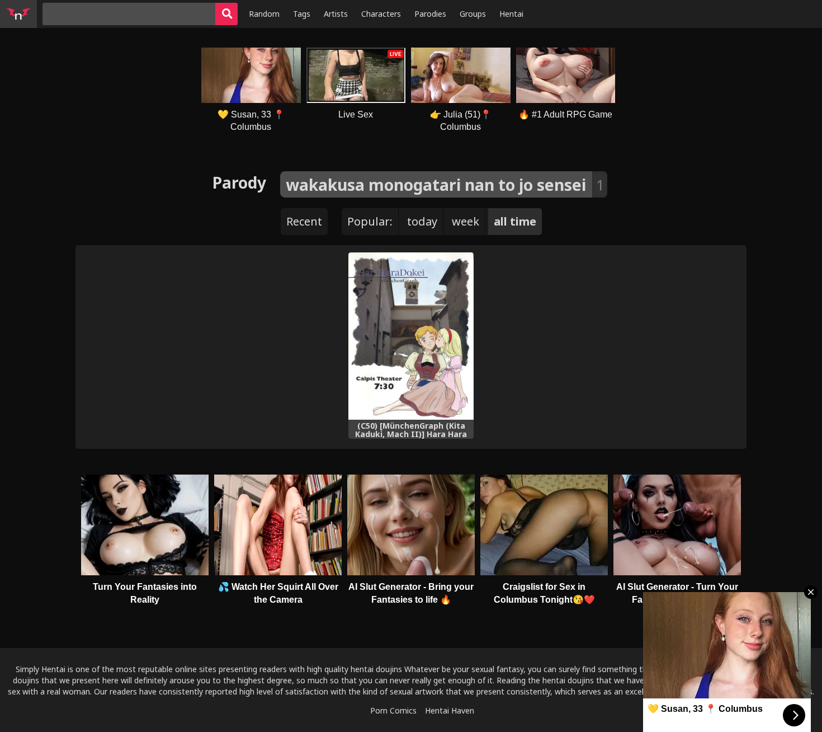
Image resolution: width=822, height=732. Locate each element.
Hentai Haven (449, 710)
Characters (381, 13)
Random (264, 13)
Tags (301, 13)
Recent (304, 221)
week (465, 221)
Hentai (511, 13)
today (422, 221)
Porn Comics (393, 710)
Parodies (430, 13)
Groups (473, 13)
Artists (336, 13)
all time (515, 221)
